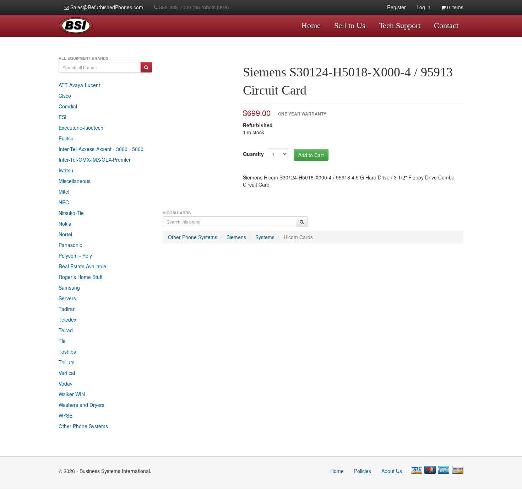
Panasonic (70, 244)
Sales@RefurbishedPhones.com (106, 7)
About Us (391, 470)
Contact (446, 25)
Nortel (65, 234)
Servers (67, 298)
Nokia (65, 223)
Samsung (69, 287)
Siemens (236, 237)
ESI (62, 116)
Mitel (64, 191)
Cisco (65, 95)
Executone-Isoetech (81, 127)
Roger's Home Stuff (80, 276)
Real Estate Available (82, 266)
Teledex (67, 319)
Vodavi (66, 383)
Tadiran (67, 308)
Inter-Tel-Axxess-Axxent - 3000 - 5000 (101, 148)
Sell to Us (349, 25)
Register (396, 7)
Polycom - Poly (75, 255)
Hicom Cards (298, 237)
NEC (64, 202)
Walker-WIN (72, 394)
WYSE (65, 415)
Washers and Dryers (81, 404)
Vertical (67, 372)
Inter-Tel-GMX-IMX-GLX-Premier (95, 159)
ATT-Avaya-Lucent (79, 84)
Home (311, 25)
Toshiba (67, 351)
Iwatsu (66, 170)
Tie (62, 340)
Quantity (253, 153)
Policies (362, 470)
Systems (264, 237)
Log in (423, 7)
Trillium (67, 362)
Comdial (68, 106)
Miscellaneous (75, 180)
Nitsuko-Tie (71, 212)
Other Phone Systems (83, 426)
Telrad (66, 330)
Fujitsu (66, 138)
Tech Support (399, 25)
